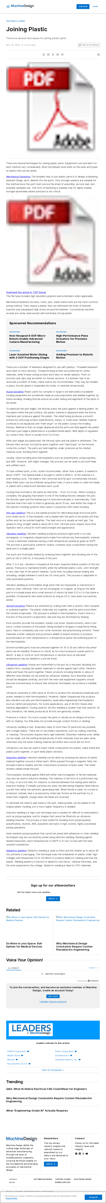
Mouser (11, 1059)
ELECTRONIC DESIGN (82, 1179)
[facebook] (43, 54)
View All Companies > (53, 1070)
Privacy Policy (11, 1198)
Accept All (93, 1197)
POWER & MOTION (62, 1182)
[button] (8, 7)
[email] (62, 54)
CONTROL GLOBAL (63, 1179)
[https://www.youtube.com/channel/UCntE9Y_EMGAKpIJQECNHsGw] (86, 1153)
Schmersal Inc (62, 1055)
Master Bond (13, 1055)
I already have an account (53, 1001)
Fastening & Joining (15, 21)
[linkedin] (48, 54)
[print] (98, 54)
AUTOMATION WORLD (43, 1179)
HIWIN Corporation (16, 1051)
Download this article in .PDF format (26, 292)
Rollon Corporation (64, 1051)
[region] (53, 974)
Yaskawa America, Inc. (66, 1059)
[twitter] (53, 54)
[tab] (13, 968)
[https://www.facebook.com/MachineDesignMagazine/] (76, 1153)
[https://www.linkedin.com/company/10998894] (79, 1153)
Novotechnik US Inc (17, 1063)
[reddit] (57, 54)
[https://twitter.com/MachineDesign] (83, 1153)
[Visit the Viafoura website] (93, 981)
